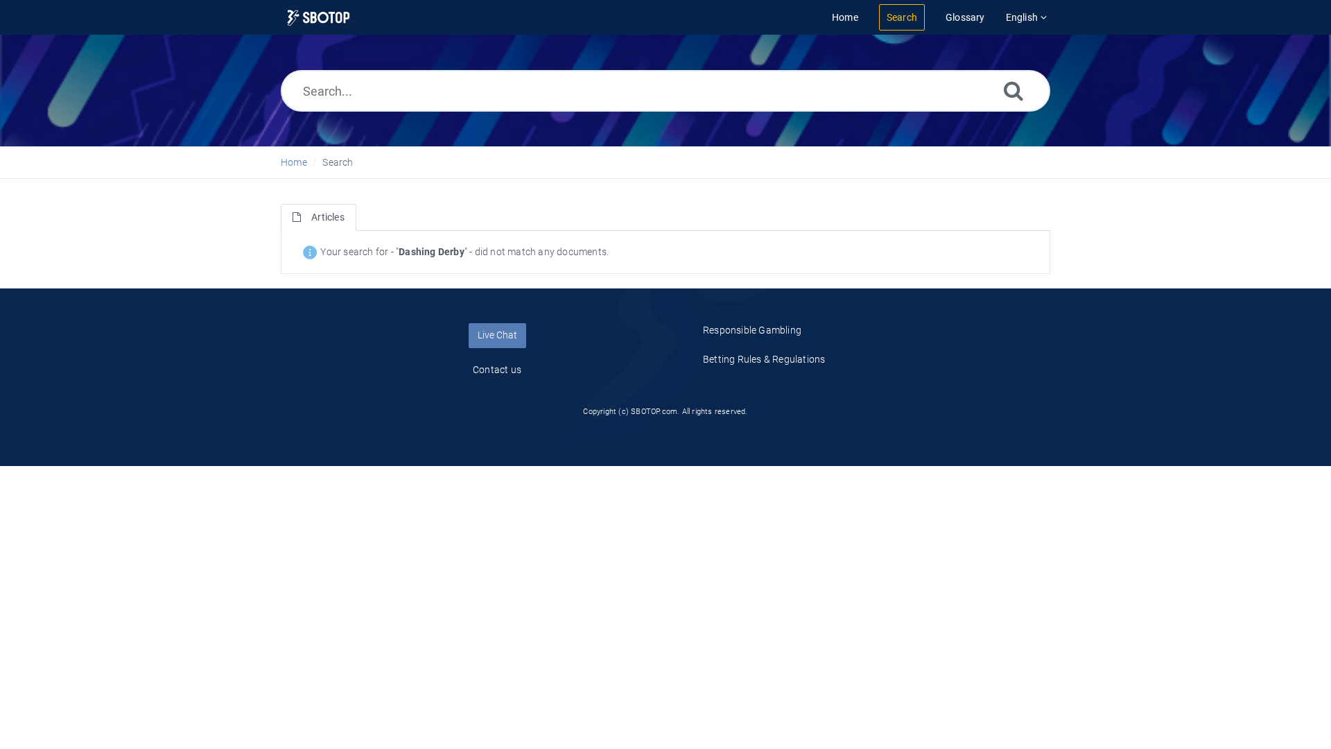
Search (337, 162)
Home (294, 162)
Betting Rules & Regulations (764, 359)
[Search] (1013, 90)
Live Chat (497, 335)
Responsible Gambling (752, 330)
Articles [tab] (328, 217)
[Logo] (318, 17)
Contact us (497, 369)
